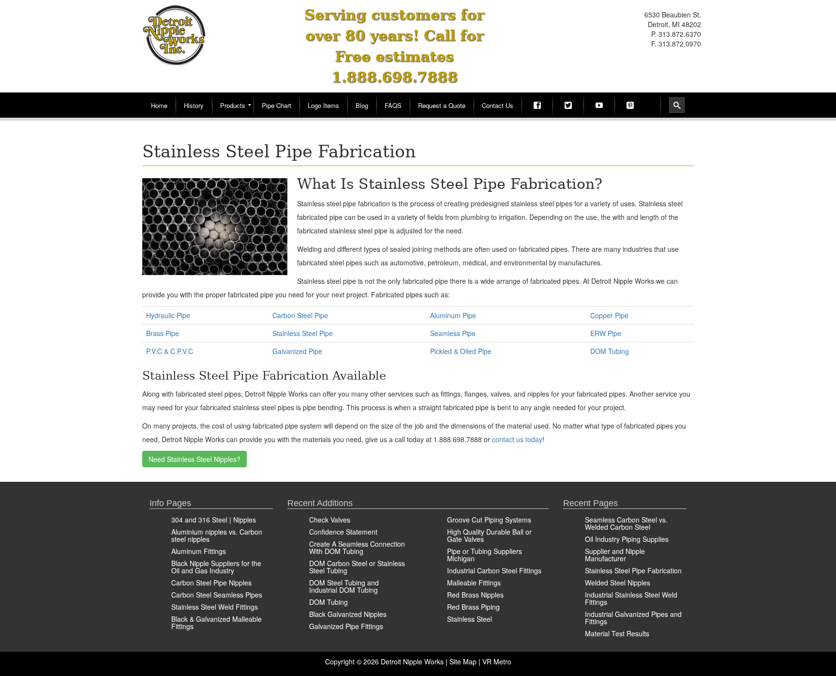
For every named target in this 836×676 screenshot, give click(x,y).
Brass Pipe (162, 333)
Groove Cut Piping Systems (489, 519)
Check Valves (329, 519)
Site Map (463, 661)
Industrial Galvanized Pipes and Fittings (633, 617)
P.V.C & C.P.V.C (169, 351)
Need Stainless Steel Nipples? (194, 459)
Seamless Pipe (453, 333)
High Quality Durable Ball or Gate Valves (489, 535)
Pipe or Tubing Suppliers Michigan (484, 554)
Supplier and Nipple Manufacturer (615, 554)
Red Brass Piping (473, 607)
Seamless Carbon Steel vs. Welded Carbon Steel (626, 523)
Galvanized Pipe (297, 351)
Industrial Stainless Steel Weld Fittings (631, 598)
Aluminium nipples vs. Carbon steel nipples (216, 535)
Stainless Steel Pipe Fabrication (633, 570)
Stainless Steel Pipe (302, 333)
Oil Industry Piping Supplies (627, 539)
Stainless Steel (469, 619)
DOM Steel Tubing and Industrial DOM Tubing (344, 586)
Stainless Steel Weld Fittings (214, 607)
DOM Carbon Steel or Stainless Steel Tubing (357, 566)
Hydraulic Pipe (168, 315)
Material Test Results (617, 633)
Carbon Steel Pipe (300, 315)
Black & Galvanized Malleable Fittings (216, 622)
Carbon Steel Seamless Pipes (216, 594)
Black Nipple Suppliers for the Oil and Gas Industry (216, 566)
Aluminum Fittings (198, 551)
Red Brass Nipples (475, 594)
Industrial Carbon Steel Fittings (494, 570)
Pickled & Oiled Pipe (461, 351)
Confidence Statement (343, 532)
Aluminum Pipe (453, 315)
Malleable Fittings (474, 582)
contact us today (517, 439)
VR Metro (496, 661)
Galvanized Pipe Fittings (346, 626)
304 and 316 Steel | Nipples (213, 519)
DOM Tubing (609, 351)
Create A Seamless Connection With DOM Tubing (357, 547)
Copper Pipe (609, 315)
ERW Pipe (605, 333)
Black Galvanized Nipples (348, 614)
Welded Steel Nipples (617, 582)
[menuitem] (159, 105)
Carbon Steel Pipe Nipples (211, 582)
